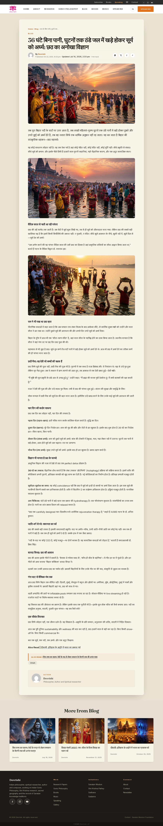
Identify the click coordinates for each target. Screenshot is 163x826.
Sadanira (92, 797)
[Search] (133, 9)
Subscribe (98, 2)
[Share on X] (120, 55)
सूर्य (35, 135)
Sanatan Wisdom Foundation (143, 817)
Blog (84, 9)
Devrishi (41, 54)
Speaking (119, 2)
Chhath (32, 663)
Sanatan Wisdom (95, 784)
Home (26, 9)
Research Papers (60, 784)
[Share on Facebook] (126, 55)
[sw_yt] (152, 2)
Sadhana (92, 792)
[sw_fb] (143, 2)
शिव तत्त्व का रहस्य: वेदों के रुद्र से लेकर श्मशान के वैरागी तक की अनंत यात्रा (70, 657)
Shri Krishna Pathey (96, 789)
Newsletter (127, 792)
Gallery (56, 805)
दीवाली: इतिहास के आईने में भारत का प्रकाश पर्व (60, 647)
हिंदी (127, 2)
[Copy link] (132, 55)
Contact (135, 2)
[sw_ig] (148, 2)
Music (105, 9)
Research (49, 9)
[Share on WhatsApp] (115, 55)
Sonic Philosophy (68, 9)
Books (108, 2)
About (36, 9)
